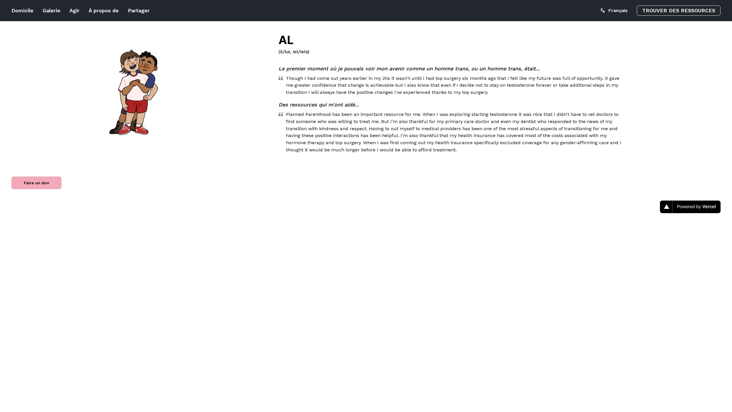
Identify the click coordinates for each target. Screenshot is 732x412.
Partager (139, 10)
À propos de (104, 10)
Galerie (51, 10)
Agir (74, 10)
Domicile (22, 10)
